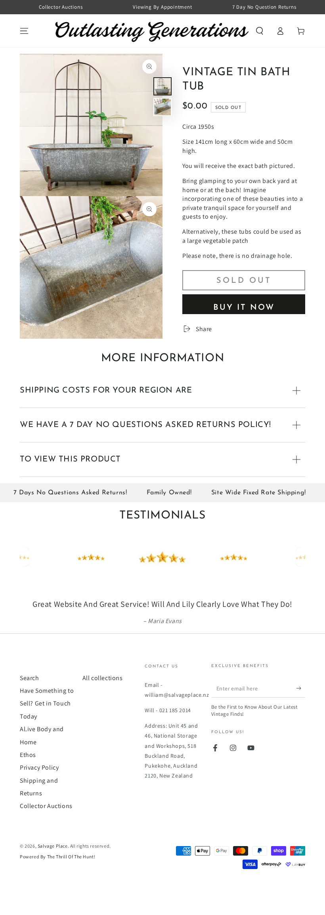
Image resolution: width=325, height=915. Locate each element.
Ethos (28, 755)
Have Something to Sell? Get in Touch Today (47, 703)
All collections (102, 678)
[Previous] (28, 557)
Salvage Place (53, 846)
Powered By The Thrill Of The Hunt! (57, 857)
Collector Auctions (46, 806)
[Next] (297, 557)
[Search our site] (259, 31)
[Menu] (24, 31)
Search (29, 678)
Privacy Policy (39, 767)
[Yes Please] (300, 688)
